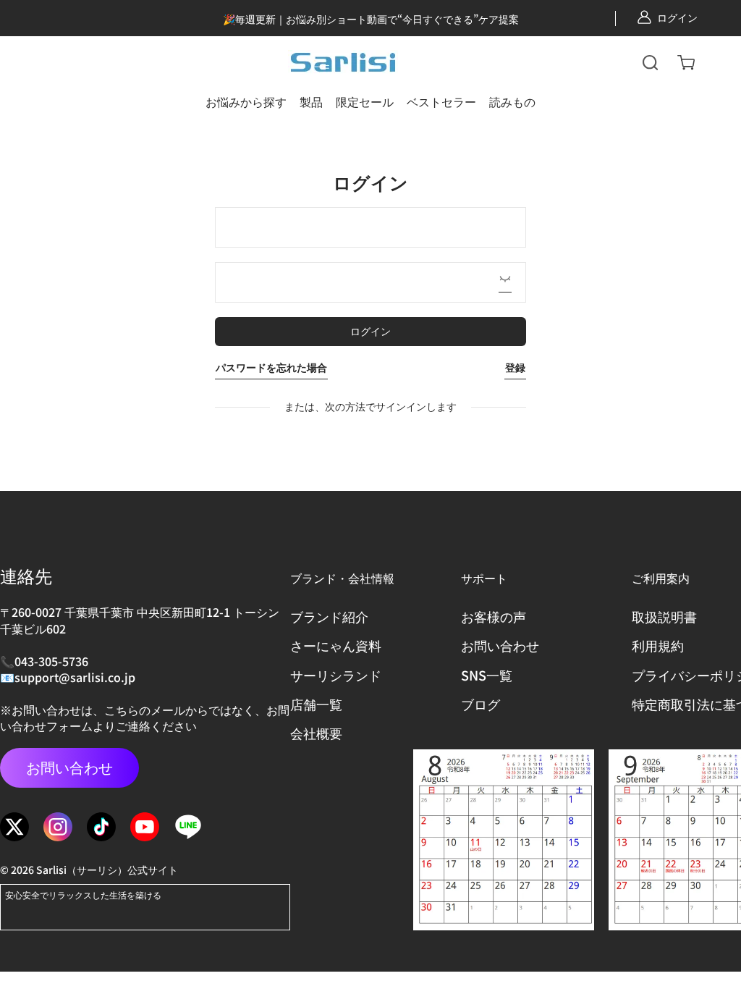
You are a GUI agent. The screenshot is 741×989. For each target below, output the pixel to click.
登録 (515, 367)
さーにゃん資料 (335, 645)
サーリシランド (335, 675)
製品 (311, 101)
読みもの (512, 101)
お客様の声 (493, 616)
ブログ (480, 704)
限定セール (365, 101)
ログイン (677, 18)
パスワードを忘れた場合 (271, 367)
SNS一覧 (486, 675)
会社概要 (316, 733)
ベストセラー (441, 101)
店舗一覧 (316, 704)
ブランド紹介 (329, 616)
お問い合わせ (69, 767)
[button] (650, 62)
